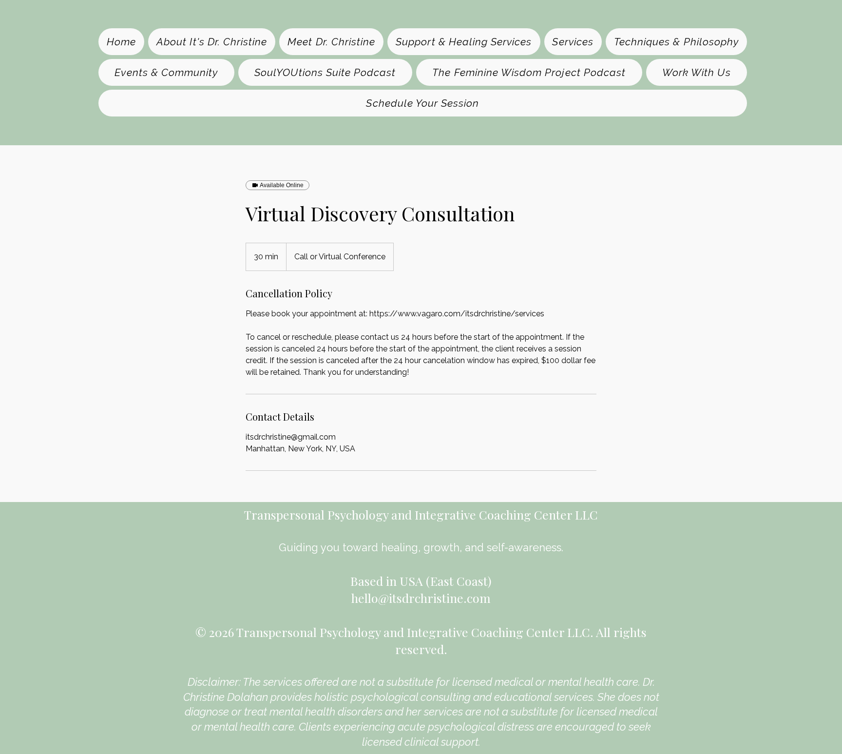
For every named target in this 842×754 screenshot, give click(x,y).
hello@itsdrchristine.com (421, 598)
